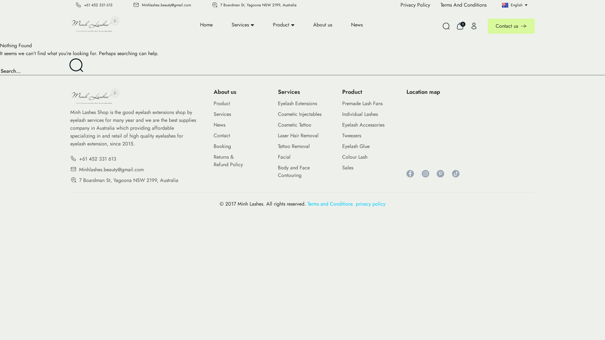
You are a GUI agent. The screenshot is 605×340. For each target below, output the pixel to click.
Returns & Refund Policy (228, 160)
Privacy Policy (415, 4)
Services (240, 24)
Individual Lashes (360, 114)
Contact (222, 135)
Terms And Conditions (464, 4)
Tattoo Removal (294, 146)
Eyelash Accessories (363, 124)
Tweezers (351, 135)
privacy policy (370, 203)
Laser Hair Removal (298, 135)
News (357, 24)
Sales (347, 167)
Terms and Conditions (332, 203)
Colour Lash (354, 157)
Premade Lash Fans (362, 103)
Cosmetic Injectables (299, 114)
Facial (284, 157)
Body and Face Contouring (294, 171)
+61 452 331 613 (98, 5)
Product (281, 24)
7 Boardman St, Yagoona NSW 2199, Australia (258, 5)
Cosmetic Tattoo (294, 124)
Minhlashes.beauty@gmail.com (166, 5)
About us (322, 24)
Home (206, 24)
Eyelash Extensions (297, 103)
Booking (222, 146)
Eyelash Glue (356, 146)
